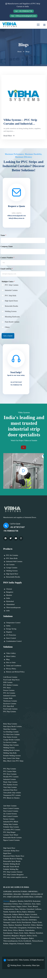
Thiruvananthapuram (13, 607)
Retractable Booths (11, 306)
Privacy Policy (11, 669)
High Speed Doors (11, 301)
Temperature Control (13, 623)
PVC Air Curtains (12, 555)
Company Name (7, 246)
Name (3, 235)
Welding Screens (11, 311)
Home (19, 51)
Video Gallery (11, 653)
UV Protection (11, 635)
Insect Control (11, 638)
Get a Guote (8, 336)
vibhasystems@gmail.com (23, 16)
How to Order (11, 662)
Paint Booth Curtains (12, 322)
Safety (8, 626)
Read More (7, 136)
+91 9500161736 (23, 11)
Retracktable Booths (13, 577)
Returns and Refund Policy (15, 672)
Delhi (8, 598)
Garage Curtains (11, 568)
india (8, 610)
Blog (8, 659)
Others (7, 327)
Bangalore (9, 592)
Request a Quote (16, 206)
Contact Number (7, 258)
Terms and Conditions (13, 665)
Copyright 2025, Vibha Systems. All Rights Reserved (25, 960)
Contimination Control (14, 641)
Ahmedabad (10, 604)
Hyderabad (10, 601)
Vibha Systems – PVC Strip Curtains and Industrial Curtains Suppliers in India (20, 122)
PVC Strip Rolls (10, 296)
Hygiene (9, 632)
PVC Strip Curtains (11, 285)
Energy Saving (11, 629)
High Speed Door (12, 574)
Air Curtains (10, 564)
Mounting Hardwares (12, 317)
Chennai (9, 589)
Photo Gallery (11, 656)
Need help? (16, 373)
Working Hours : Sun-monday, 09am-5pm (24, 965)
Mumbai (9, 595)
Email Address (7, 269)
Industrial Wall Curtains (14, 561)
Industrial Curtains (11, 290)
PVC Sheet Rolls (11, 558)
